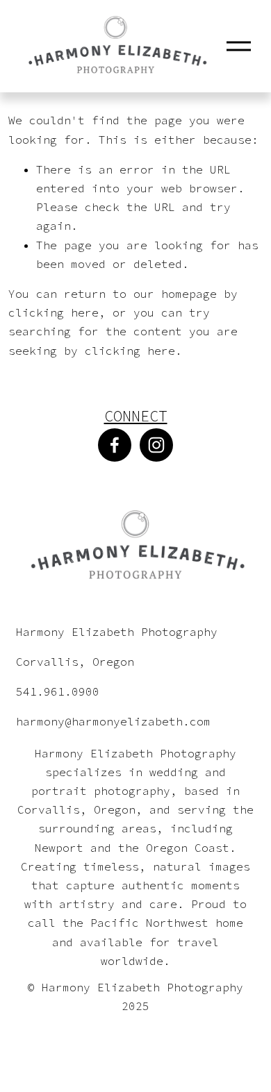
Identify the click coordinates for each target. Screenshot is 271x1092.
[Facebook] (114, 445)
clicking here (53, 312)
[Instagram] (156, 445)
